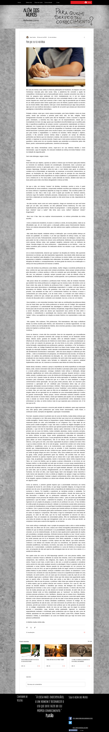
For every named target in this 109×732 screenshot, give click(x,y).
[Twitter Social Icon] (70, 722)
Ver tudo (90, 641)
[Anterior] (9, 17)
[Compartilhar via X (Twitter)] (31, 627)
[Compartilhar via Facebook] (27, 627)
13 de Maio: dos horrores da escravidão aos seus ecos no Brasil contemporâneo (81, 660)
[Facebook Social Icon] (70, 718)
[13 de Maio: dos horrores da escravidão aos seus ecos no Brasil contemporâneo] (81, 650)
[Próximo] (100, 17)
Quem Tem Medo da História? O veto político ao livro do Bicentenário (30, 660)
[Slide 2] (54, 24)
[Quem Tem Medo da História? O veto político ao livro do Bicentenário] (30, 650)
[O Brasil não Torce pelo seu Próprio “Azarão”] (56, 650)
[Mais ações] (84, 37)
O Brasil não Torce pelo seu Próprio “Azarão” (55, 659)
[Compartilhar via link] (35, 627)
